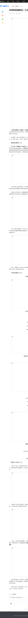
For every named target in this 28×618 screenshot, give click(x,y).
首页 (13, 6)
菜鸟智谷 (14, 594)
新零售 (8, 1)
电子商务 (18, 1)
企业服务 (23, 1)
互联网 (13, 1)
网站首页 (2, 1)
